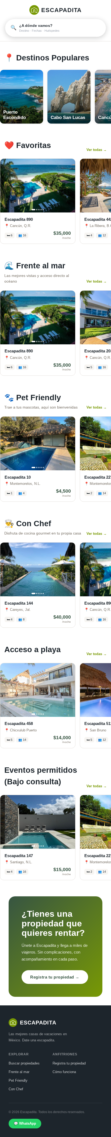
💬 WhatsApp (25, 1123)
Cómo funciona (64, 1072)
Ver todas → (96, 150)
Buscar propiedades (24, 1063)
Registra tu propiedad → (54, 977)
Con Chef (16, 1089)
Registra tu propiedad (69, 1063)
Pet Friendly (18, 1080)
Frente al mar (19, 1072)
